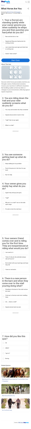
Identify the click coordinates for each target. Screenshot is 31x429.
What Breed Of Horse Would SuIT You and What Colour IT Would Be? (15, 380)
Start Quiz (15, 60)
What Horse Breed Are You (8, 395)
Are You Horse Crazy (7, 410)
